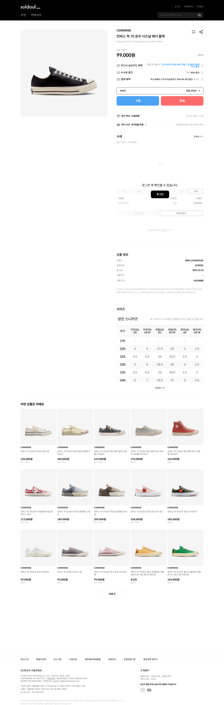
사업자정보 (51, 678)
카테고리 (36, 15)
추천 (23, 15)
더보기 (112, 594)
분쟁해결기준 (130, 659)
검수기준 (58, 659)
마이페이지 (188, 6)
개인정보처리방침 (93, 659)
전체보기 (197, 136)
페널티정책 (41, 659)
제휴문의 (112, 659)
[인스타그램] (142, 690)
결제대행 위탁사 (150, 659)
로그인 (177, 6)
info (145, 124)
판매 (182, 101)
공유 (201, 32)
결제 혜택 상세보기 (202, 79)
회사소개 (24, 659)
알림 (193, 32)
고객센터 (199, 6)
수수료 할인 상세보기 (202, 72)
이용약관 (73, 659)
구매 (137, 101)
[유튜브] (149, 690)
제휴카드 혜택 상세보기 (202, 65)
